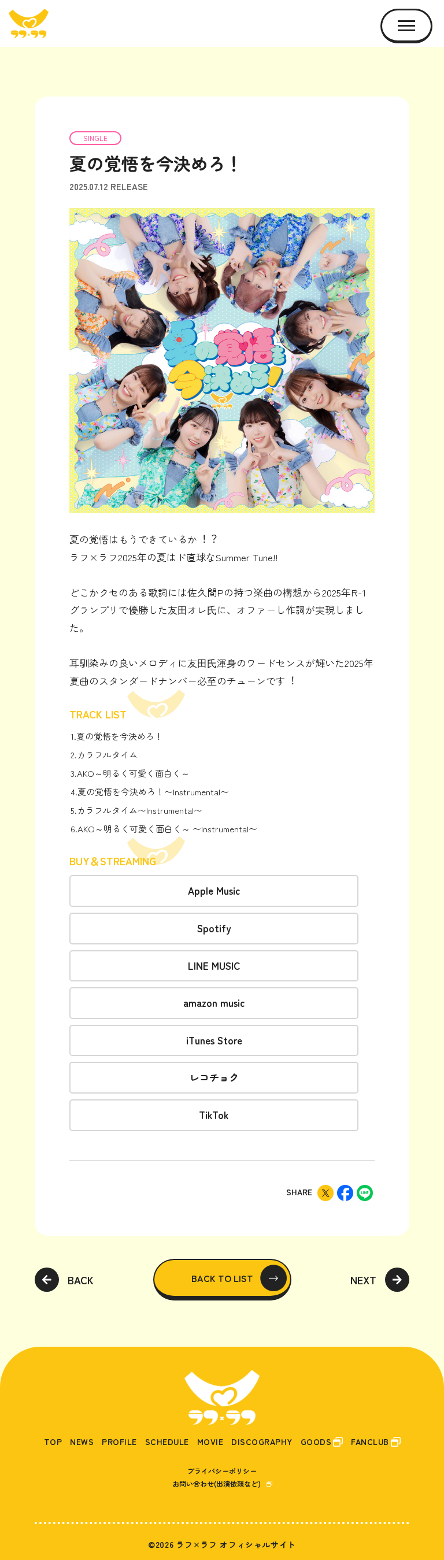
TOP (53, 1441)
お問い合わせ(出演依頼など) (216, 1483)
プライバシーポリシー (222, 1471)
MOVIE (210, 1441)
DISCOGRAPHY (262, 1441)
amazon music (214, 1002)
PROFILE (119, 1441)
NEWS (82, 1441)
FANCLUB (370, 1441)
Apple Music (214, 890)
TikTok (214, 1114)
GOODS (316, 1441)
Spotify (214, 928)
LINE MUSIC (214, 965)
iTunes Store (214, 1040)
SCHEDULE (167, 1441)
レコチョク (214, 1077)
